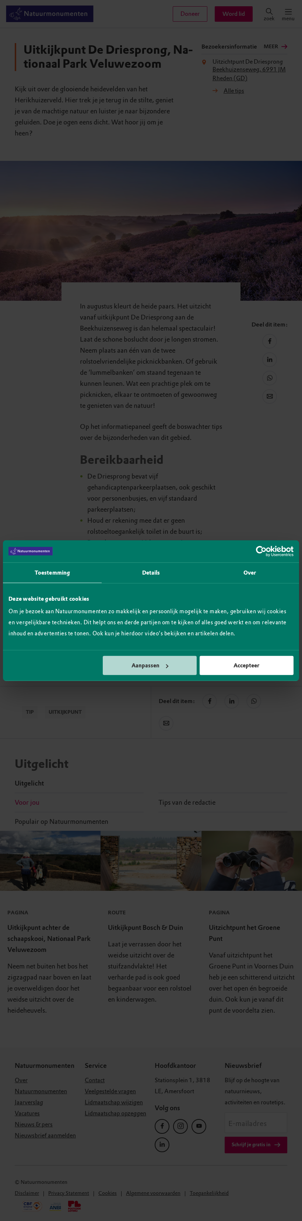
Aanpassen (145, 665)
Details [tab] (151, 572)
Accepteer (246, 665)
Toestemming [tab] (52, 572)
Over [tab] (249, 572)
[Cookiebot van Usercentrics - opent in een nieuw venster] (261, 551)
